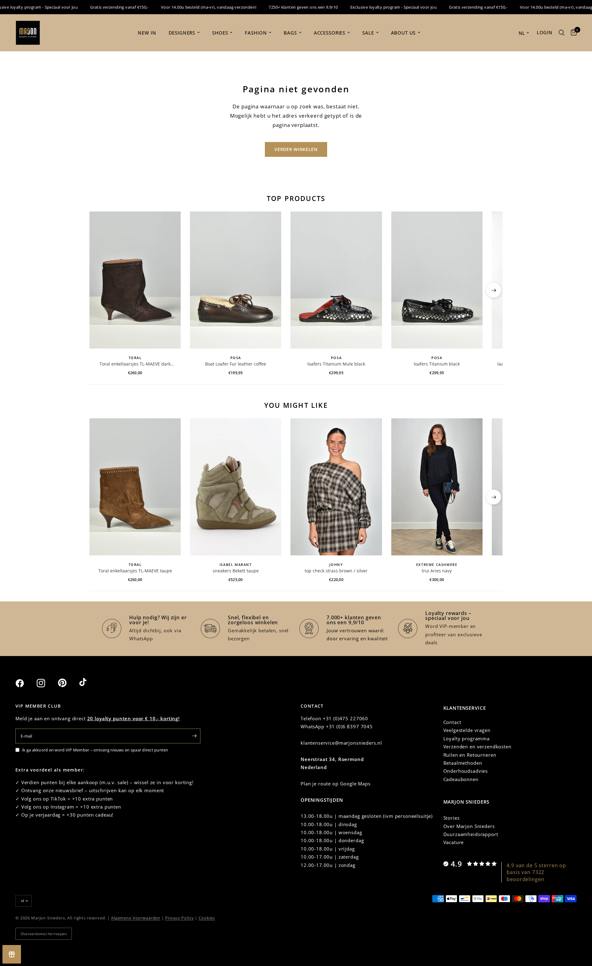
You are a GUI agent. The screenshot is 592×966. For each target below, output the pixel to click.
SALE (368, 33)
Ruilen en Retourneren (469, 755)
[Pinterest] (68, 683)
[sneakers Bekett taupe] (235, 486)
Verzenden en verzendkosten (477, 746)
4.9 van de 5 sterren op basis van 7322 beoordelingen (536, 872)
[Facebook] (25, 683)
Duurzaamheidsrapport (470, 834)
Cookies (207, 918)
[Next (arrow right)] (493, 290)
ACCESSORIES (329, 33)
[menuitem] (147, 33)
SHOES (220, 33)
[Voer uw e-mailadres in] (194, 736)
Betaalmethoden (462, 763)
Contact (452, 722)
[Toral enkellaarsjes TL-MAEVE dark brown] (135, 280)
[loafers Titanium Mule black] (336, 280)
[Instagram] (46, 683)
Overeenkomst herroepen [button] (44, 933)
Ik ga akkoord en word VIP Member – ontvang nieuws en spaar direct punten (95, 750)
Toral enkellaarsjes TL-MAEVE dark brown (135, 364)
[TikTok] (89, 683)
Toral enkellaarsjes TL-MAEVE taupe (135, 571)
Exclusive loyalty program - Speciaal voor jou (380, 7)
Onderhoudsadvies (465, 771)
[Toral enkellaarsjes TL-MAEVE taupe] (135, 486)
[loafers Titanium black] (437, 280)
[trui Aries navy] (437, 486)
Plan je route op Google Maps (336, 783)
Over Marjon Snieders (469, 826)
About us (403, 33)
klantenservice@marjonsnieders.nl (341, 743)
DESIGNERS (182, 33)
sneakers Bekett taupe (236, 571)
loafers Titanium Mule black (336, 364)
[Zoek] (562, 32)
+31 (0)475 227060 (345, 718)
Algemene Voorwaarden (135, 918)
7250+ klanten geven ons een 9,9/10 (289, 7)
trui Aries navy (437, 571)
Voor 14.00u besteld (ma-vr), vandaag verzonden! (195, 7)
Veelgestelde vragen (467, 730)
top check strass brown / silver (336, 571)
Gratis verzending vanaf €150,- (105, 7)
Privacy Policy (179, 918)
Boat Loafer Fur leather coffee (235, 364)
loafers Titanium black (437, 364)
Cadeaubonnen (461, 779)
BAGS (290, 33)
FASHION (256, 33)
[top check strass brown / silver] (336, 486)
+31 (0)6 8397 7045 (349, 726)
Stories (451, 818)
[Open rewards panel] (11, 954)
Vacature (453, 842)
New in (147, 33)
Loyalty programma (466, 738)
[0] (572, 32)
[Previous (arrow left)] (98, 290)
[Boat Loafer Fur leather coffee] (235, 280)
